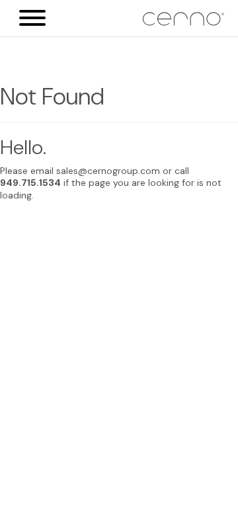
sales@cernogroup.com (108, 171)
